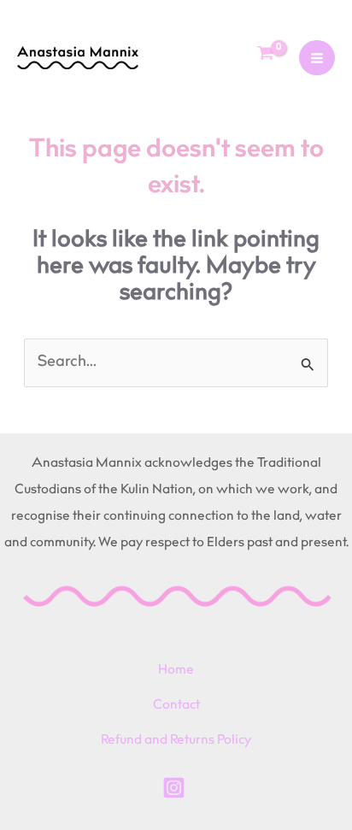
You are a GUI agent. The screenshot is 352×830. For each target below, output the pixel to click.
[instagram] (176, 787)
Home (176, 670)
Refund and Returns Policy (176, 740)
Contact (176, 705)
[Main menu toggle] (317, 58)
